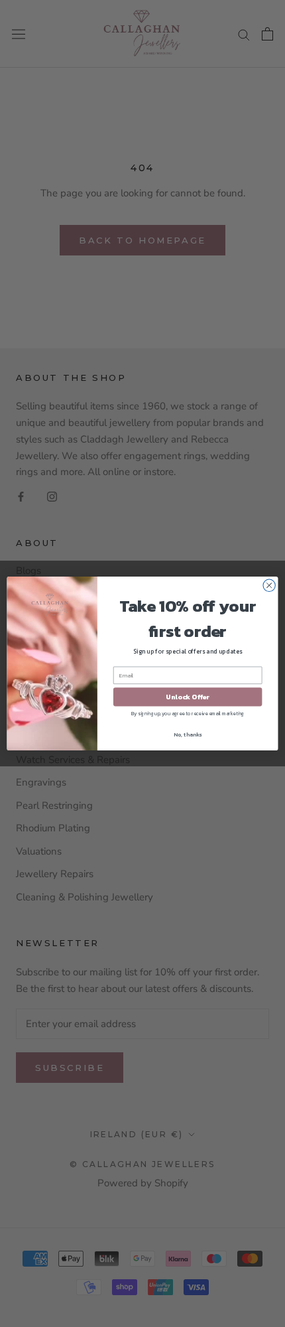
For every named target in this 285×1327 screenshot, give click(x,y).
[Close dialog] (269, 585)
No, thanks (187, 734)
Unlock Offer (187, 696)
